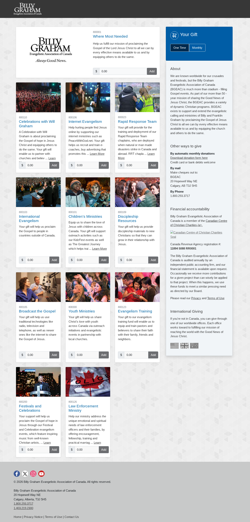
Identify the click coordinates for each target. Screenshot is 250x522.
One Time (179, 47)
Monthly (197, 47)
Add (151, 71)
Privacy (196, 298)
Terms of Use (215, 298)
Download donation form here (189, 157)
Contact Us (71, 516)
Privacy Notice (33, 516)
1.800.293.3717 (23, 503)
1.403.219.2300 (23, 508)
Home (17, 516)
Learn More (97, 153)
